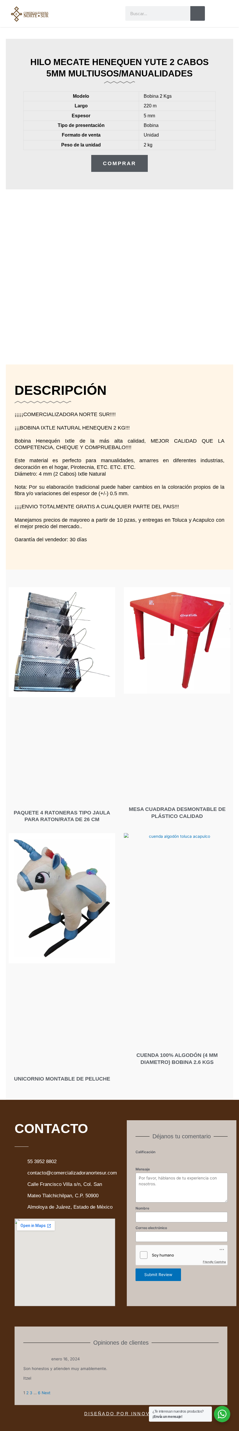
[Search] (197, 13)
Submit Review (158, 1274)
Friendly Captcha (214, 1262)
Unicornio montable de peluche (62, 1079)
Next (46, 1392)
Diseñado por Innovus (121, 1413)
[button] (89, 14)
